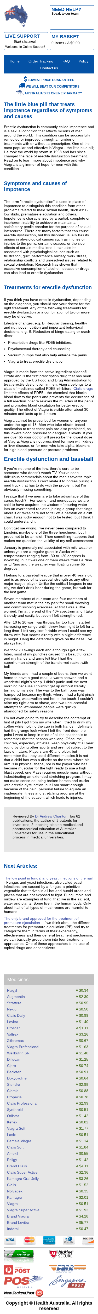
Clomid (13, 1091)
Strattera (14, 1003)
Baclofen (14, 1072)
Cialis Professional (22, 1103)
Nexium (13, 1009)
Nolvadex (14, 1191)
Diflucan (13, 1059)
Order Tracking (40, 61)
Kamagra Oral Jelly (23, 1178)
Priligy (12, 1160)
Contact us (49, 68)
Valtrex (12, 1034)
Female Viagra (19, 1141)
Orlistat (13, 1116)
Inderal (13, 1229)
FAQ (66, 61)
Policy (83, 61)
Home (15, 61)
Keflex (12, 1122)
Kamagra (14, 1197)
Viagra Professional (23, 1047)
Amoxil (12, 1153)
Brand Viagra (18, 1216)
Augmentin (16, 997)
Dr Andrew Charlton (51, 816)
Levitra (12, 1022)
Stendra (13, 1084)
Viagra (12, 1204)
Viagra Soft (16, 1128)
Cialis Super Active (22, 1172)
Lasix (11, 1135)
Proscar (13, 1028)
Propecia (14, 1097)
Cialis (11, 1185)
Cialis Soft (15, 1147)
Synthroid (15, 1109)
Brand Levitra (18, 1222)
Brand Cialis (17, 1166)
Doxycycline (17, 1078)
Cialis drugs (83, 388)
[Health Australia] (16, 17)
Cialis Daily (16, 1015)
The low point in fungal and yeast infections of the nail (48, 878)
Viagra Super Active (23, 1210)
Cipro (11, 1066)
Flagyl (12, 990)
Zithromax (15, 1040)
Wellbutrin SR (18, 1053)
